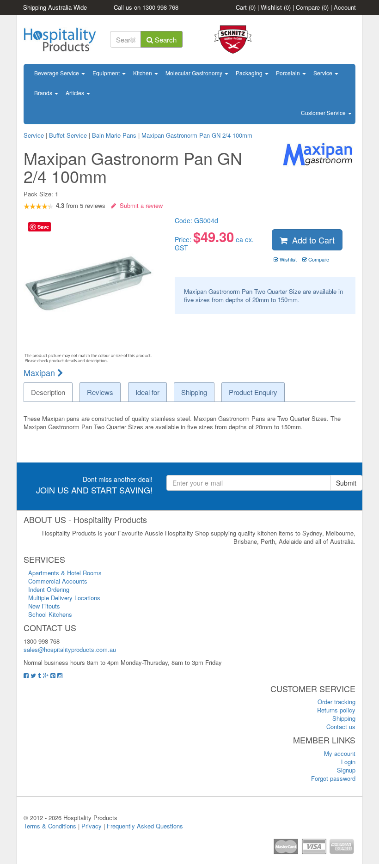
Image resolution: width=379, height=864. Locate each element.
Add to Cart (311, 240)
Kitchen (143, 73)
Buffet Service (68, 135)
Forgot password (333, 778)
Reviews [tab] (100, 392)
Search (165, 39)
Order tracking (336, 701)
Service (323, 73)
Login (348, 761)
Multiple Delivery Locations (64, 597)
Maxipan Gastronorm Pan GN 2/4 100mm (196, 135)
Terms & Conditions (50, 825)
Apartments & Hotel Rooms (65, 572)
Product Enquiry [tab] (253, 392)
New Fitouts (44, 606)
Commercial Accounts (57, 581)
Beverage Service (57, 73)
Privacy (91, 825)
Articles (76, 93)
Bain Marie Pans (114, 135)
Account (345, 7)
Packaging (250, 73)
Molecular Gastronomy (194, 73)
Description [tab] (48, 392)
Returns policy (336, 710)
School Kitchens (50, 614)
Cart (246, 7)
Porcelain (288, 73)
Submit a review (139, 205)
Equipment (106, 73)
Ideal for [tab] (147, 392)
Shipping (343, 718)
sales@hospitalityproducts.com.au (70, 649)
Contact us (340, 726)
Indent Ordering (48, 589)
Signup (346, 770)
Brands (44, 93)
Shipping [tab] (194, 392)
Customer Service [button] (324, 112)
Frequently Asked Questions (145, 825)
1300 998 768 (160, 7)
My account (339, 753)
